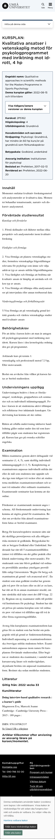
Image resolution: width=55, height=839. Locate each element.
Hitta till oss (9, 776)
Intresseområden (39, 776)
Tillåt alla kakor (13, 832)
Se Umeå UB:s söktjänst (15, 728)
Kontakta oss (9, 767)
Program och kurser (41, 772)
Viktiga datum (38, 781)
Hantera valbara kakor (16, 820)
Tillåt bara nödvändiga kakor (20, 826)
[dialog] (27, 817)
